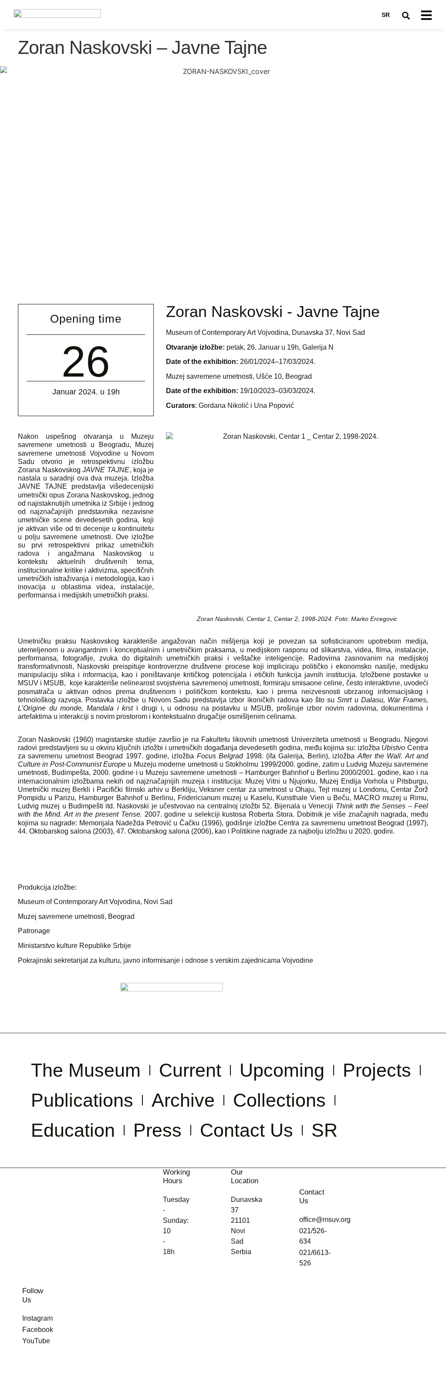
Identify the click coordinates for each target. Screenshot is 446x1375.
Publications (82, 1100)
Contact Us (246, 1130)
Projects (377, 1070)
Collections (279, 1100)
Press (157, 1130)
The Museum (86, 1070)
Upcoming (282, 1070)
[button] (406, 16)
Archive (183, 1100)
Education (73, 1130)
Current (190, 1070)
